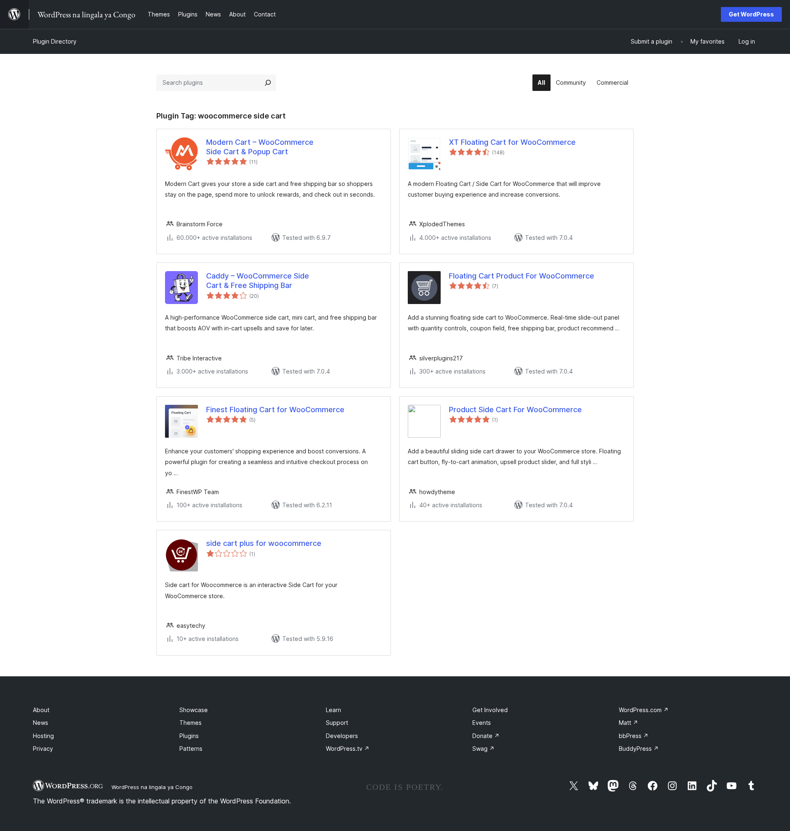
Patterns (190, 748)
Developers (342, 735)
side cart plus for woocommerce (263, 543)
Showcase (193, 709)
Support (337, 722)
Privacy (43, 748)
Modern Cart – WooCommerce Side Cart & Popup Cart (260, 147)
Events (481, 722)
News (40, 722)
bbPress (633, 735)
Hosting (43, 735)
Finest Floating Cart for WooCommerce (275, 409)
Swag (483, 748)
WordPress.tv (347, 748)
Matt (628, 722)
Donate (486, 735)
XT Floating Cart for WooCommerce (512, 142)
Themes (190, 722)
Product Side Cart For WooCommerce (515, 409)
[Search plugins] (268, 82)
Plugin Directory (55, 41)
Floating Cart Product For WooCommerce (521, 276)
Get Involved (490, 709)
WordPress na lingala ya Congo (152, 787)
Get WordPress (751, 14)
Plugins (189, 735)
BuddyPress (639, 748)
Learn (333, 709)
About (41, 709)
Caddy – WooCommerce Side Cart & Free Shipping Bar (257, 281)
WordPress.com (644, 709)
